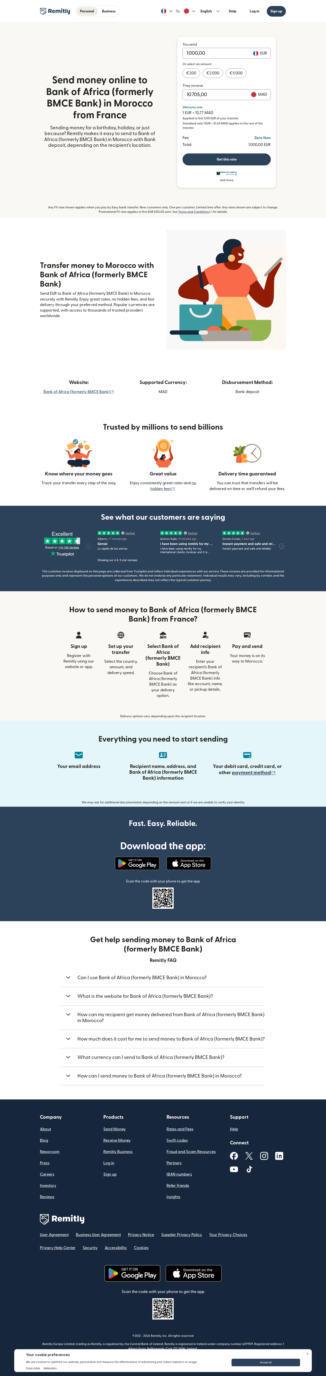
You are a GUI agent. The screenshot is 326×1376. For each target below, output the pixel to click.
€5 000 (236, 73)
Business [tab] (109, 11)
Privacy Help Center (58, 1248)
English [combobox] (206, 11)
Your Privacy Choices (228, 1235)
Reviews (47, 1197)
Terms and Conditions (195, 211)
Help (232, 11)
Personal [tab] (87, 11)
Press (44, 1163)
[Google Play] (137, 863)
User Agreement (54, 1235)
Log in (254, 11)
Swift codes (177, 1140)
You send (190, 44)
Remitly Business (118, 1152)
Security (90, 1248)
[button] (166, 11)
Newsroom (49, 1152)
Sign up (276, 11)
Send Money (114, 1129)
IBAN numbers (179, 1174)
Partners (174, 1163)
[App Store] (189, 863)
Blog (44, 1140)
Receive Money (117, 1140)
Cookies (141, 1248)
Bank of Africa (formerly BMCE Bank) (78, 392)
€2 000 (212, 73)
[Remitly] (55, 11)
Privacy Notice (141, 1235)
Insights (173, 1197)
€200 (191, 73)
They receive (193, 85)
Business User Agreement (98, 1235)
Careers (47, 1174)
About (45, 1129)
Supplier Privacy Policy (181, 1235)
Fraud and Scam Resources (191, 1152)
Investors (48, 1186)
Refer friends (178, 1186)
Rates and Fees (180, 1129)
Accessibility (116, 1248)
